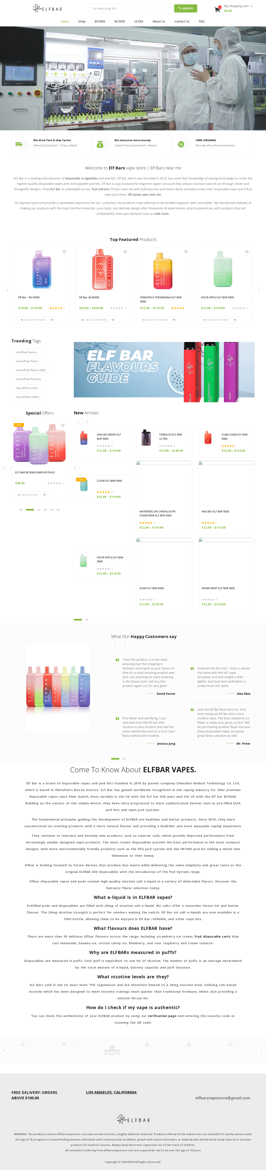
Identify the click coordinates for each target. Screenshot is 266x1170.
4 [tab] (45, 510)
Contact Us (182, 21)
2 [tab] (30, 510)
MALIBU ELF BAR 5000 (215, 511)
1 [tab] (21, 510)
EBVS (131, 1162)
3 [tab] (39, 510)
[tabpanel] (39, 464)
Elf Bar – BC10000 (28, 297)
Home (65, 21)
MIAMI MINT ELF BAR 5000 (218, 588)
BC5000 (100, 21)
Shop (81, 21)
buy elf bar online (27, 388)
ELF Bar (55, 189)
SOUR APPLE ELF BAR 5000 (217, 297)
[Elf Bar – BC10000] (42, 269)
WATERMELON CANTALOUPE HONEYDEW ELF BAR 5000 (157, 513)
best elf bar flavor (27, 361)
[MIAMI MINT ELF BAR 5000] (226, 560)
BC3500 (120, 21)
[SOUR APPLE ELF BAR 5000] (224, 269)
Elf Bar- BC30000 (89, 297)
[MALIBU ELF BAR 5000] (226, 483)
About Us (159, 21)
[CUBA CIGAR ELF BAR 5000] (208, 437)
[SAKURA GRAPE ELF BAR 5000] (84, 437)
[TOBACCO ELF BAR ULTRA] (146, 437)
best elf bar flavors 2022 (31, 370)
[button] (234, 8)
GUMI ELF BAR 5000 (151, 588)
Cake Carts (161, 214)
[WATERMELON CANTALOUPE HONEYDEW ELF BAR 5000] (164, 483)
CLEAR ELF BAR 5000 (109, 481)
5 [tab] (51, 510)
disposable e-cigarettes (81, 178)
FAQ (201, 21)
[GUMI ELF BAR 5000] (164, 560)
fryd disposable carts (212, 936)
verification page (162, 1016)
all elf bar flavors (26, 352)
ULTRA (138, 21)
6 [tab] (58, 510)
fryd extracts (100, 189)
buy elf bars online (27, 397)
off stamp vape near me (144, 194)
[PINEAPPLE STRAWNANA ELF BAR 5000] (164, 269)
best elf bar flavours (28, 379)
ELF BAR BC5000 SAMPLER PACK (35, 472)
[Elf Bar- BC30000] (103, 269)
